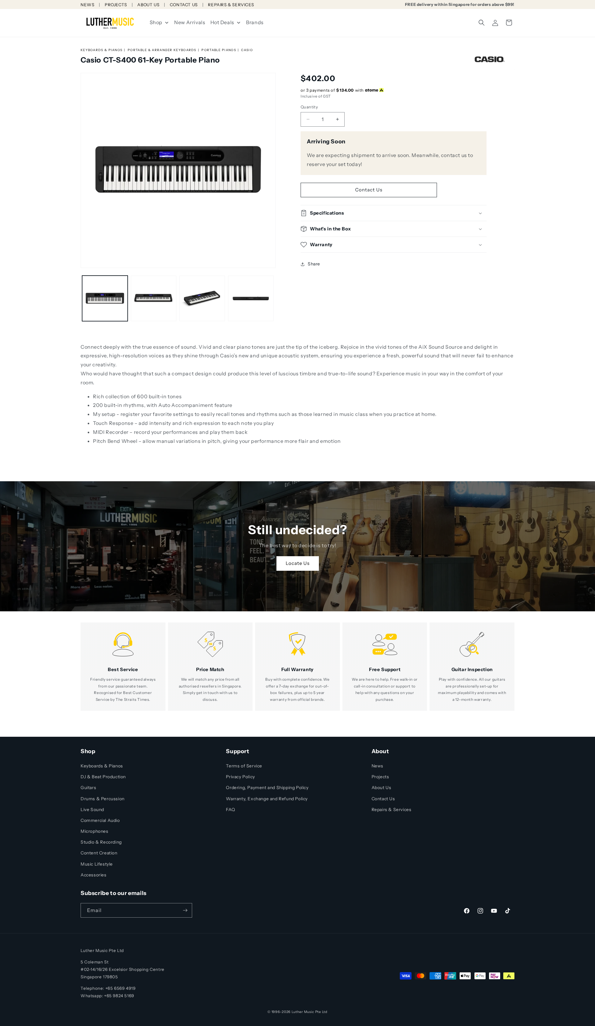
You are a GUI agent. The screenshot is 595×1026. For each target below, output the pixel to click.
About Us (381, 787)
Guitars (88, 787)
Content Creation (99, 853)
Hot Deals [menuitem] (222, 22)
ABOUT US (148, 4)
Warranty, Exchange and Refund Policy (267, 798)
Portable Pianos (218, 50)
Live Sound (92, 809)
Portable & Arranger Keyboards (162, 50)
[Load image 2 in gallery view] (153, 298)
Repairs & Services (392, 809)
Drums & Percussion (103, 798)
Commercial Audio (100, 820)
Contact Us (368, 190)
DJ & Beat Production (103, 776)
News (377, 766)
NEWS (87, 4)
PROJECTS (116, 4)
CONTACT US (184, 4)
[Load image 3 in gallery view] (202, 298)
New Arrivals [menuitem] (189, 22)
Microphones (94, 831)
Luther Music (303, 1012)
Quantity (309, 106)
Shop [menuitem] (156, 22)
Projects (380, 776)
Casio (247, 50)
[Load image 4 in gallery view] (251, 298)
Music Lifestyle (97, 864)
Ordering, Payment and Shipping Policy (267, 787)
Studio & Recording (101, 842)
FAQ (230, 809)
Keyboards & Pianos (101, 50)
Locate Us (298, 563)
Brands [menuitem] (255, 22)
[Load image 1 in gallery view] (105, 298)
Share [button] (314, 264)
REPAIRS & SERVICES (231, 4)
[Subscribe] (185, 910)
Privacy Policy (240, 776)
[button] (481, 22)
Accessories (94, 875)
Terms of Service (244, 766)
